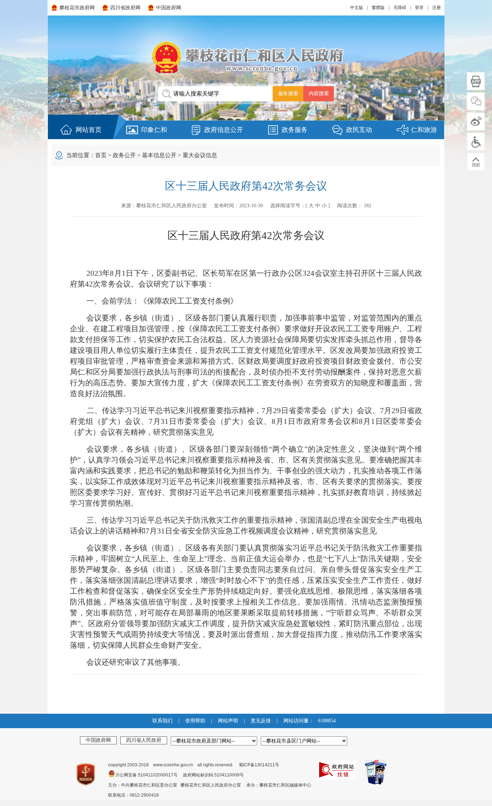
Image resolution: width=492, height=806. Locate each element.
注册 (436, 7)
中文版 (356, 7)
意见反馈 (261, 720)
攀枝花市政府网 (77, 7)
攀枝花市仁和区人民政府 (246, 57)
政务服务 (295, 129)
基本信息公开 (159, 155)
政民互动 (359, 129)
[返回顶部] (475, 161)
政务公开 (124, 155)
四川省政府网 (125, 7)
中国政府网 (168, 7)
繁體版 (378, 7)
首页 (101, 155)
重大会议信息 (200, 155)
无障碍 (399, 7)
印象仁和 (154, 129)
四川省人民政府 (143, 740)
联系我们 (162, 720)
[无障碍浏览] (475, 141)
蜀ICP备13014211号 (259, 764)
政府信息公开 (223, 129)
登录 (419, 7)
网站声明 (228, 720)
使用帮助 (195, 720)
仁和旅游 (424, 129)
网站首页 (89, 129)
